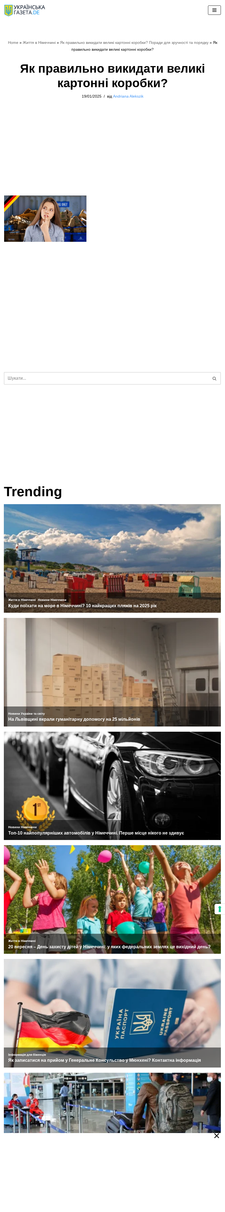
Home (13, 42)
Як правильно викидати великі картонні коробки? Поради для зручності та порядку (134, 42)
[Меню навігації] (214, 10)
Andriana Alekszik (128, 96)
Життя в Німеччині (39, 42)
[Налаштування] (220, 909)
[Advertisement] (112, 155)
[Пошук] (215, 378)
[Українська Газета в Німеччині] (24, 10)
